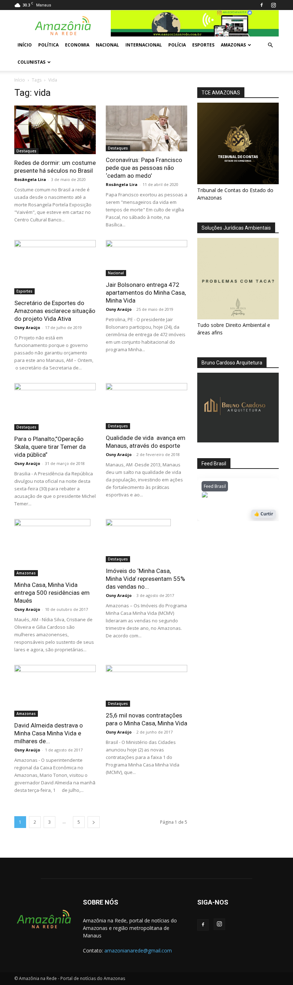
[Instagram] (273, 5)
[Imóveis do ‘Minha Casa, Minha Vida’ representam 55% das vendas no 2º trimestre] (146, 540)
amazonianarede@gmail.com (138, 950)
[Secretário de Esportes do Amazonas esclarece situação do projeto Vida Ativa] (55, 267)
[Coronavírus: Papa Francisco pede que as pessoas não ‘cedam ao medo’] (146, 128)
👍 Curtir (263, 514)
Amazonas (233, 45)
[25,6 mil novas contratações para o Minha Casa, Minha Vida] (146, 686)
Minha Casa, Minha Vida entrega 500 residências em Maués (52, 592)
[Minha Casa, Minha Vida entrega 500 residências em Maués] (55, 547)
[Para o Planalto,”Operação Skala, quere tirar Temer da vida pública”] (55, 406)
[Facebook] (261, 5)
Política (48, 45)
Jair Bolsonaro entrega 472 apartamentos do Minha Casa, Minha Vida (146, 292)
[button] (270, 45)
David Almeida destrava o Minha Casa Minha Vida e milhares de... (48, 733)
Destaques (26, 150)
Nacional (107, 45)
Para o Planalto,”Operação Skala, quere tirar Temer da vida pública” (50, 446)
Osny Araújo (27, 327)
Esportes (203, 45)
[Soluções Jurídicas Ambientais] (238, 317)
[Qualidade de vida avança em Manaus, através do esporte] (146, 406)
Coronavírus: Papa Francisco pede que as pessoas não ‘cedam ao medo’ (144, 167)
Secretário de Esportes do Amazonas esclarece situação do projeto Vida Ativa (54, 310)
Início (25, 45)
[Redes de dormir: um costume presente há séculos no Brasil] (55, 130)
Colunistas (31, 62)
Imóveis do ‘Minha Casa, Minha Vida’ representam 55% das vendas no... (145, 578)
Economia (77, 45)
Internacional (143, 45)
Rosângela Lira (30, 179)
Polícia (177, 45)
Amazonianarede (242, 496)
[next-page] (94, 822)
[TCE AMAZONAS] (238, 143)
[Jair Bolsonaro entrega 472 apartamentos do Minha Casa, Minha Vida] (146, 258)
